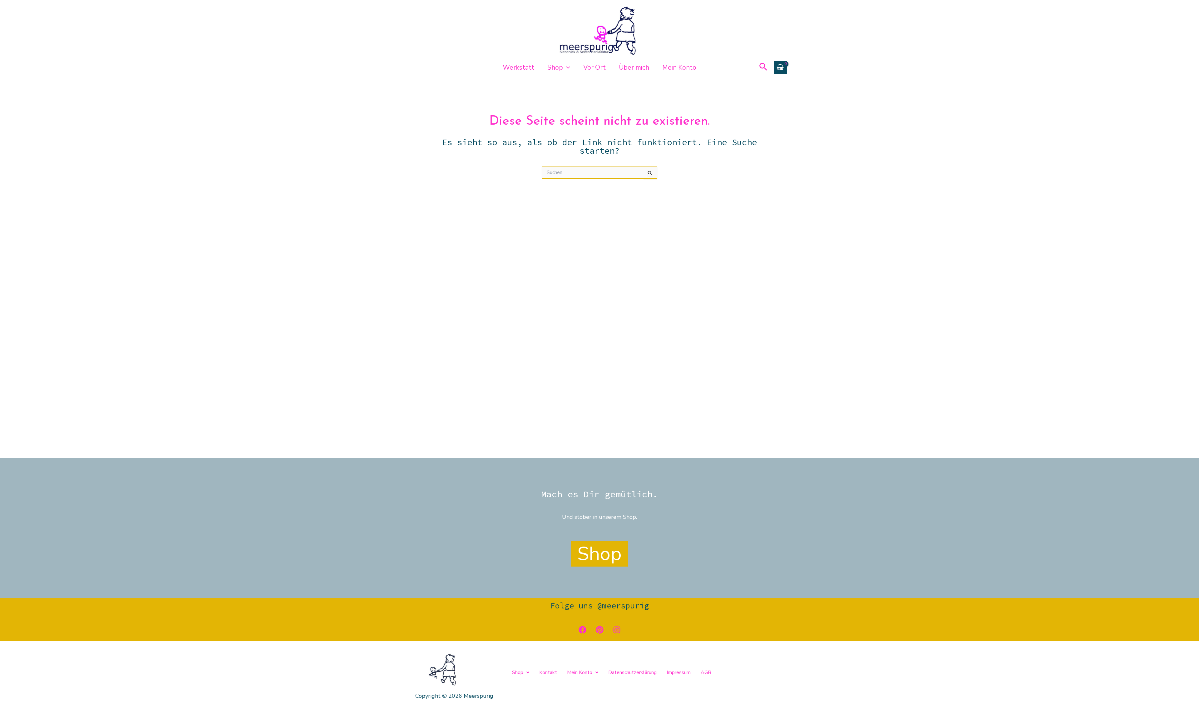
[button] (566, 67)
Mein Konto (679, 67)
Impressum (679, 672)
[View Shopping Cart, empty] (780, 67)
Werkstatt (518, 67)
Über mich (634, 67)
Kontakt (548, 672)
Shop (555, 67)
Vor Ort (594, 67)
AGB (706, 672)
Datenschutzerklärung (632, 672)
